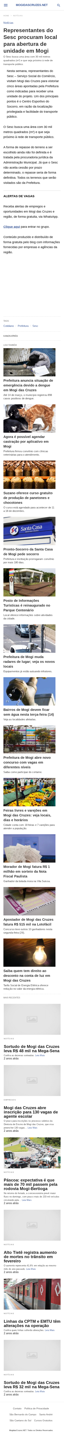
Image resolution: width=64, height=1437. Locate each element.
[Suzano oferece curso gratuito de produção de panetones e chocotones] (29, 475)
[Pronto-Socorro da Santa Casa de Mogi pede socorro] (29, 531)
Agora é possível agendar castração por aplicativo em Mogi (26, 441)
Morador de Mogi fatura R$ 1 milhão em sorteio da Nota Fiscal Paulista (26, 871)
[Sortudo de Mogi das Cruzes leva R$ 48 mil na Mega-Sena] (32, 1019)
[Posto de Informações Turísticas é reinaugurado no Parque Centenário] (29, 582)
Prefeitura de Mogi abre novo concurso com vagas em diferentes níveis (27, 762)
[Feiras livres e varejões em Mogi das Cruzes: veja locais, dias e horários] (29, 792)
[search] (59, 5)
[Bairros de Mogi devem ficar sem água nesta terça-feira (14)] (29, 691)
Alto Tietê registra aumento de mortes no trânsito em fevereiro (30, 1256)
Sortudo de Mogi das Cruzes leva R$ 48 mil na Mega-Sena (31, 1048)
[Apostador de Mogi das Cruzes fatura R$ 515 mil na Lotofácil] (29, 901)
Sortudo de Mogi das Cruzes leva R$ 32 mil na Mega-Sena (31, 1384)
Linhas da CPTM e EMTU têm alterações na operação (32, 1323)
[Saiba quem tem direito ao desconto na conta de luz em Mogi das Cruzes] (29, 953)
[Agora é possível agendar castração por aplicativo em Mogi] (29, 418)
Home (6, 16)
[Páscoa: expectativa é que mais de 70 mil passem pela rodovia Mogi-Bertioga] (32, 1152)
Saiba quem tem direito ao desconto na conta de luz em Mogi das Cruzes (26, 975)
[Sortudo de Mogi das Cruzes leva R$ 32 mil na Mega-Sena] (32, 1355)
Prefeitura (23, 325)
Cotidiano (8, 325)
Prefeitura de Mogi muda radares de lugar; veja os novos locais (29, 661)
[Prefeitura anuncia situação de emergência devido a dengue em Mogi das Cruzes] (29, 362)
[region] (32, 285)
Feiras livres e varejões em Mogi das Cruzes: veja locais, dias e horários (27, 815)
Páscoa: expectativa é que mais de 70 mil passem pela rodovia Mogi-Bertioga (30, 1184)
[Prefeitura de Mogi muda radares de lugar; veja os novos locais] (29, 638)
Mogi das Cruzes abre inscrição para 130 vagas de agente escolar (31, 1112)
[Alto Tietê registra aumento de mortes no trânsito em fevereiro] (32, 1225)
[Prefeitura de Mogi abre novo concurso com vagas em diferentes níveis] (29, 739)
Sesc (35, 325)
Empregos (10, 1100)
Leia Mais (40, 1055)
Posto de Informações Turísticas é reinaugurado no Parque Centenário (26, 605)
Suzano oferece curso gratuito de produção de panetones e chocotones (28, 497)
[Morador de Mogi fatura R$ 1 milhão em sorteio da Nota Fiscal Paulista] (29, 848)
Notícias (18, 16)
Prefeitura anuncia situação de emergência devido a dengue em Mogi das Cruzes (28, 385)
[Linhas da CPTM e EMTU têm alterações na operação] (32, 1294)
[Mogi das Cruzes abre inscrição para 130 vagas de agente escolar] (32, 1080)
